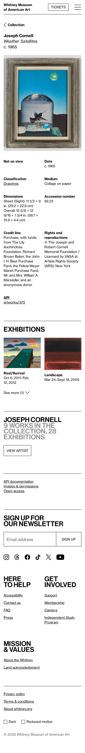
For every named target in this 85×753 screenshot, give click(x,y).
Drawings (11, 183)
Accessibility (13, 595)
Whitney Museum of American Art (18, 7)
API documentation (19, 481)
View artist (17, 451)
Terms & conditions (19, 701)
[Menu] (77, 7)
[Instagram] (6, 557)
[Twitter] (48, 557)
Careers (50, 610)
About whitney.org (18, 709)
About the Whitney (18, 660)
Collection (16, 25)
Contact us (12, 603)
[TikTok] (38, 557)
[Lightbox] (42, 103)
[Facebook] (27, 557)
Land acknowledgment (22, 667)
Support (50, 595)
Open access (14, 491)
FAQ (7, 610)
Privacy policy (14, 694)
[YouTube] (60, 557)
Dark (12, 721)
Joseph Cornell (18, 35)
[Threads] (17, 557)
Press (8, 617)
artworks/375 (14, 302)
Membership (54, 603)
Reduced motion (40, 721)
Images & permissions (21, 486)
